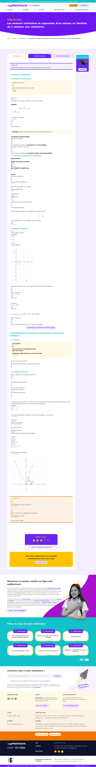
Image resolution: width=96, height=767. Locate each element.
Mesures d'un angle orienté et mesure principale (48, 636)
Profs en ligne (26, 599)
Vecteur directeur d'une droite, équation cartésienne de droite (20, 636)
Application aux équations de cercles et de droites (76, 650)
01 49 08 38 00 (38, 698)
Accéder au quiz (41, 562)
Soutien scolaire (41, 734)
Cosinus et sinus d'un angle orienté (48, 650)
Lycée (8, 38)
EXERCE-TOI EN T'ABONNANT (17, 610)
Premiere (14, 38)
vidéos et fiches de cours (49, 602)
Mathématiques (23, 38)
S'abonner (82, 69)
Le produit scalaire (76, 636)
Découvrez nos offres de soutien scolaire (41, 327)
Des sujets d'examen (82, 57)
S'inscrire (57, 676)
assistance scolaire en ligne (41, 600)
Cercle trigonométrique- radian (20, 650)
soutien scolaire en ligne (54, 588)
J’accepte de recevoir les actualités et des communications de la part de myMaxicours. (30, 681)
